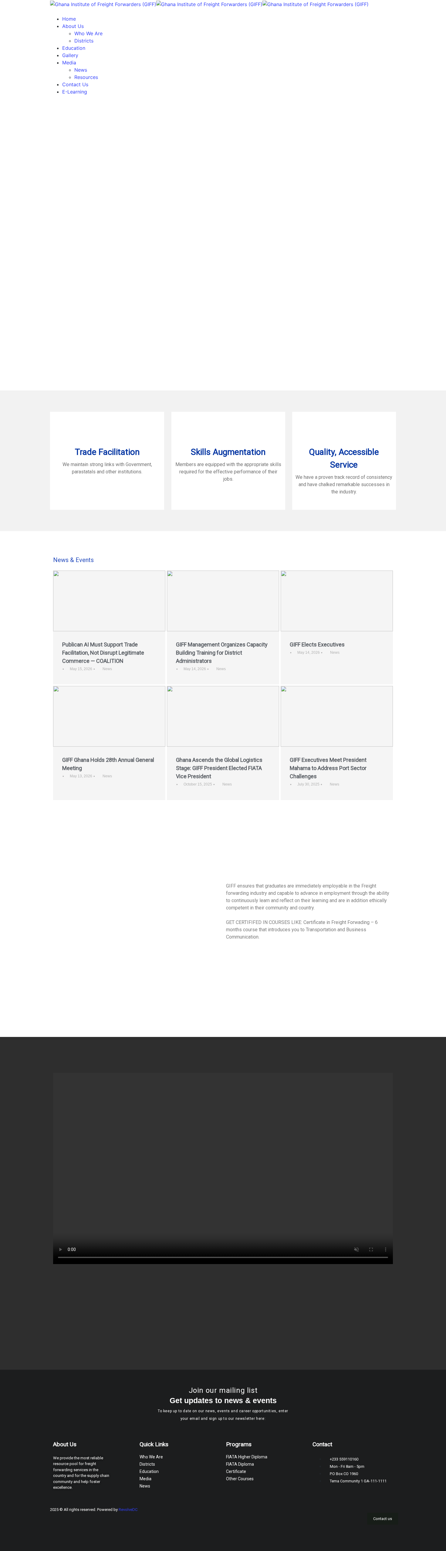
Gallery (70, 55)
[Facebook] (333, 1514)
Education (73, 48)
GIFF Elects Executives (317, 644)
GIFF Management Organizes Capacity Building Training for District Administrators (222, 652)
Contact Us (75, 84)
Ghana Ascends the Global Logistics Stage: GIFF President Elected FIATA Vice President (219, 768)
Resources (86, 77)
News (80, 70)
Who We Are (88, 33)
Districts (83, 41)
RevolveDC (128, 1509)
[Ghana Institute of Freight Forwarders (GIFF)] (103, 4)
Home (69, 19)
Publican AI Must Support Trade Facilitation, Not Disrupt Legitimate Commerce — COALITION (103, 652)
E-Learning (74, 92)
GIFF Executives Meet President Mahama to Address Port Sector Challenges (328, 768)
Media (69, 63)
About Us (73, 26)
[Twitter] (352, 1514)
